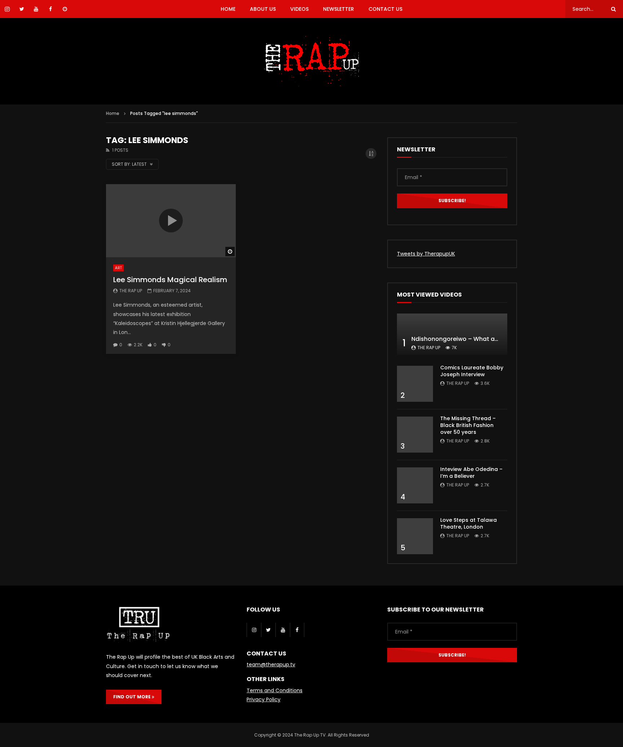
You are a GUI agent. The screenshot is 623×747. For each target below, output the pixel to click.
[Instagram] (254, 630)
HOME (228, 9)
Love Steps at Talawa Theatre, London (468, 523)
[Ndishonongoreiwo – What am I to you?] (452, 334)
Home (112, 113)
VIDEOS (299, 9)
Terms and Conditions (274, 690)
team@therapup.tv (271, 664)
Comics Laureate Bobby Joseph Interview (471, 371)
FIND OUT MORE (132, 697)
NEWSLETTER (338, 9)
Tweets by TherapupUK (426, 253)
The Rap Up (130, 291)
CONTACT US (385, 9)
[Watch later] (65, 9)
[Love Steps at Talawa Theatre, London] (415, 536)
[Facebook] (297, 630)
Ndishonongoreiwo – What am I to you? (469, 339)
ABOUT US (263, 9)
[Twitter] (268, 630)
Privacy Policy (263, 699)
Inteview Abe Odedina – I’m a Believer (471, 473)
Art (118, 268)
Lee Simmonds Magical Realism (170, 280)
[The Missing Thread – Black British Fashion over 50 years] (415, 435)
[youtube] (282, 630)
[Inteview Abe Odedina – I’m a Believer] (415, 485)
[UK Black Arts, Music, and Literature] (311, 61)
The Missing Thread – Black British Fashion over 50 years (468, 425)
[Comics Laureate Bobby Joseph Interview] (415, 384)
